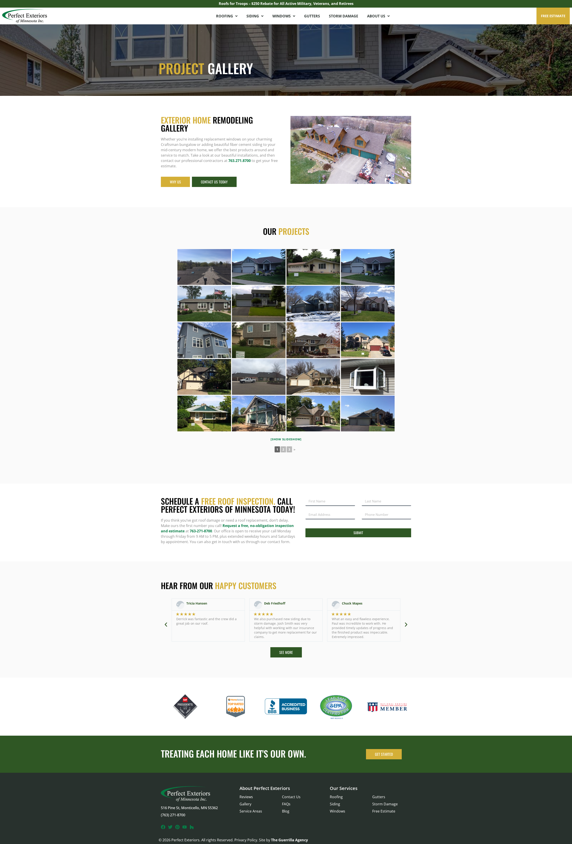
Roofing (224, 16)
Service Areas (251, 811)
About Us (376, 16)
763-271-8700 (201, 531)
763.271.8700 (239, 160)
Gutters (312, 16)
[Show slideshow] (286, 439)
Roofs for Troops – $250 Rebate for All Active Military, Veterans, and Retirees (286, 3)
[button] (553, 16)
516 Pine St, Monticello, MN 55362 (189, 807)
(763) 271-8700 (173, 815)
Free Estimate (383, 811)
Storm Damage (343, 16)
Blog (285, 811)
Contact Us (291, 796)
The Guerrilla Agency (289, 840)
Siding (252, 16)
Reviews (246, 796)
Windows (281, 16)
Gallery (245, 804)
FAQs (286, 804)
